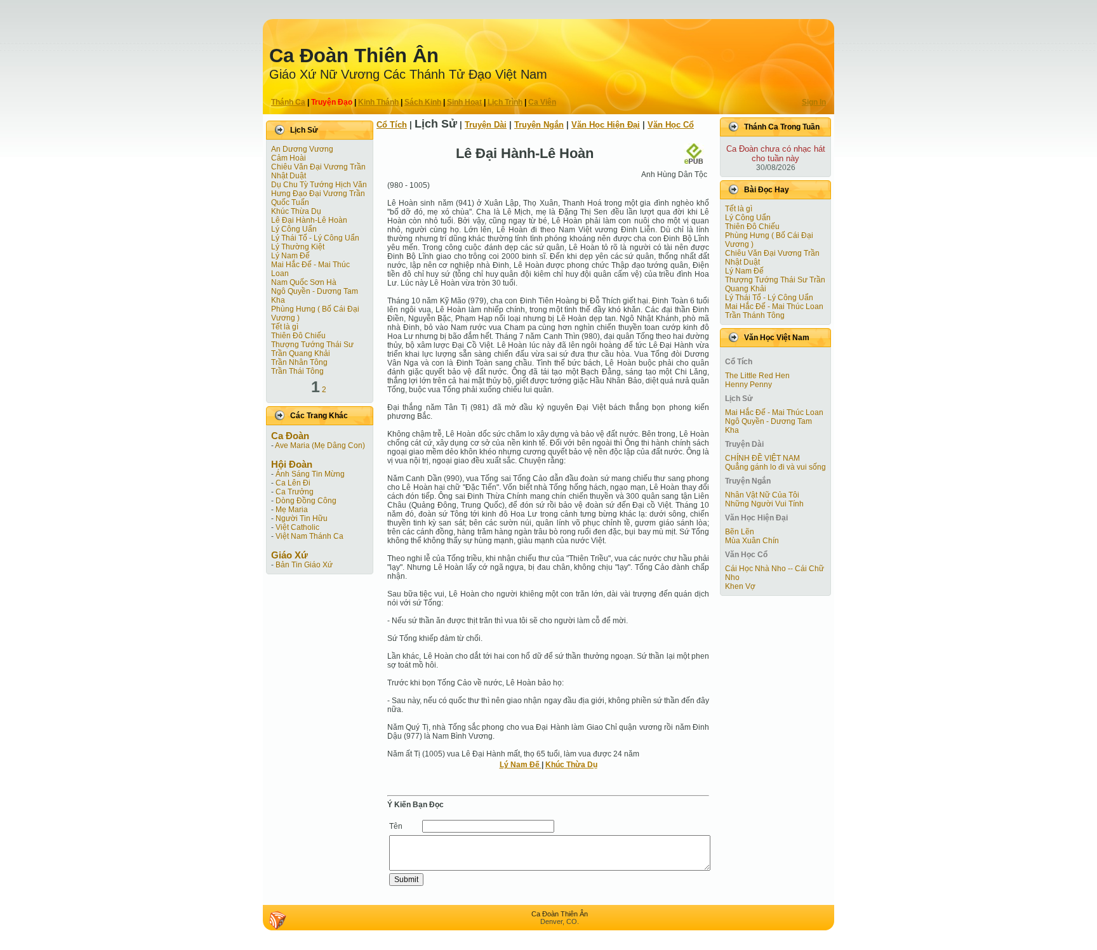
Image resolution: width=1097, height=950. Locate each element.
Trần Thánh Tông (755, 315)
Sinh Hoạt (464, 102)
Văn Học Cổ (671, 124)
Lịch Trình (505, 102)
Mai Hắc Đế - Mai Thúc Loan (774, 306)
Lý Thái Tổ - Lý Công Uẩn (315, 238)
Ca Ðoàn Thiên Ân (354, 55)
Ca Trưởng (295, 491)
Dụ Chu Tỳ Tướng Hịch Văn (319, 184)
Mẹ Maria (292, 509)
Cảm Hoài (288, 158)
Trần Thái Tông (297, 371)
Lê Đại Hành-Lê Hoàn (309, 220)
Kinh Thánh (378, 102)
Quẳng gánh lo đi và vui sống (775, 467)
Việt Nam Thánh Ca (309, 536)
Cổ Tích (391, 124)
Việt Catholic (297, 527)
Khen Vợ (740, 586)
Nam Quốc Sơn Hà (303, 282)
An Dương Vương (302, 149)
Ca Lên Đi (293, 482)
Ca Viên (542, 102)
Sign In (814, 102)
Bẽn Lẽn (739, 531)
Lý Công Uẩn (294, 229)
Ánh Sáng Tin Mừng (310, 474)
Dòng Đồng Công (306, 500)
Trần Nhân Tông (299, 362)
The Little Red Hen (757, 375)
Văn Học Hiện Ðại (605, 124)
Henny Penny (748, 384)
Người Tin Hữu (302, 518)
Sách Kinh (422, 102)
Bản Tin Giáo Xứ (304, 564)
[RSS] (277, 920)
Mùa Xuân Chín (752, 540)
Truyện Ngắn (539, 124)
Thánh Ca (288, 102)
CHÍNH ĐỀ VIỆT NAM (762, 458)
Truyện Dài (486, 124)
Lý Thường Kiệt (297, 246)
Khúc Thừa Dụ (296, 211)
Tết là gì (284, 326)
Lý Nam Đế (290, 255)
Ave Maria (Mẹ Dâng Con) (320, 445)
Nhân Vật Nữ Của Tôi (762, 495)
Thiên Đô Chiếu (298, 335)
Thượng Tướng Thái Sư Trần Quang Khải (312, 349)
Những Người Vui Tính (764, 503)
